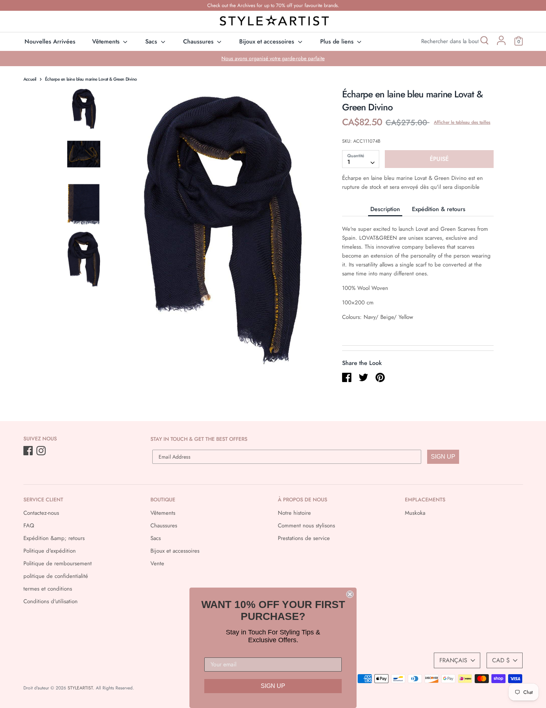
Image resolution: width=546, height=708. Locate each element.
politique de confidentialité (55, 576)
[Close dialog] (350, 594)
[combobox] (360, 159)
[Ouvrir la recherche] (484, 41)
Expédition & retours (438, 209)
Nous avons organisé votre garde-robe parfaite (273, 58)
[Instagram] (41, 451)
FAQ (28, 525)
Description (385, 209)
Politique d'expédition (49, 551)
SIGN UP (443, 456)
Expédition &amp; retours (54, 538)
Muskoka (415, 513)
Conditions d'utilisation (50, 601)
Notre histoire (294, 513)
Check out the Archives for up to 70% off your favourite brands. (273, 5)
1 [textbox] (348, 162)
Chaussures (199, 41)
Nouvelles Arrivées (50, 41)
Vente (157, 563)
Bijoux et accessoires (267, 41)
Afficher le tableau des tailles (462, 122)
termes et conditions (47, 589)
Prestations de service (304, 538)
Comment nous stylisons (306, 525)
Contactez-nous (41, 513)
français (453, 660)
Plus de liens (337, 41)
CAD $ (501, 660)
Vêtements (106, 41)
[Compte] (501, 43)
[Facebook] (28, 451)
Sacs (152, 41)
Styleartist (80, 688)
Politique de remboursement (57, 563)
